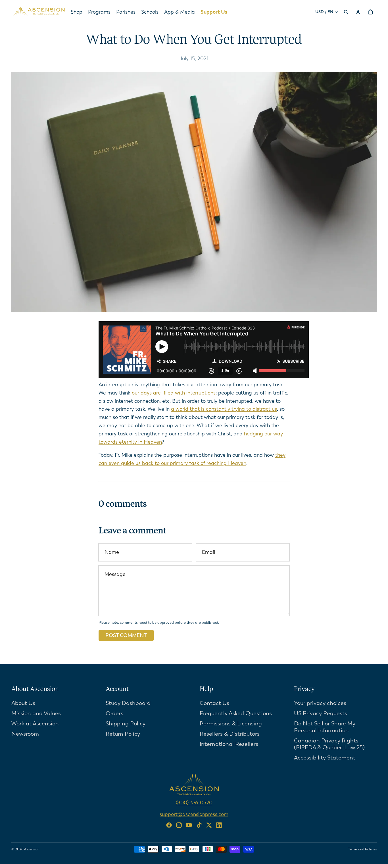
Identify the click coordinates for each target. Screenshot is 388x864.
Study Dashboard (128, 703)
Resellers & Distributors (230, 734)
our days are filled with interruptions (174, 393)
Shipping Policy (125, 723)
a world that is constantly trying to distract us (224, 409)
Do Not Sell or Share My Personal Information (324, 727)
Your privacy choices (320, 703)
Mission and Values (36, 713)
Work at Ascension (35, 723)
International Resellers (229, 744)
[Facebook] (169, 825)
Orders (114, 713)
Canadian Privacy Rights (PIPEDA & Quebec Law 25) (329, 744)
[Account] (358, 12)
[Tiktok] (199, 825)
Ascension (31, 849)
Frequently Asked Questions (236, 713)
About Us (23, 703)
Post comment (126, 635)
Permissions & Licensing (231, 723)
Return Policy (123, 734)
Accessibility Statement (324, 757)
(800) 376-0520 (194, 803)
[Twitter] (209, 825)
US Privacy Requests (320, 713)
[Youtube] (188, 825)
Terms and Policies (362, 849)
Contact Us (214, 703)
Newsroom (25, 734)
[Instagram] (179, 825)
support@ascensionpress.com (194, 814)
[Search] (346, 12)
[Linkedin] (219, 825)
